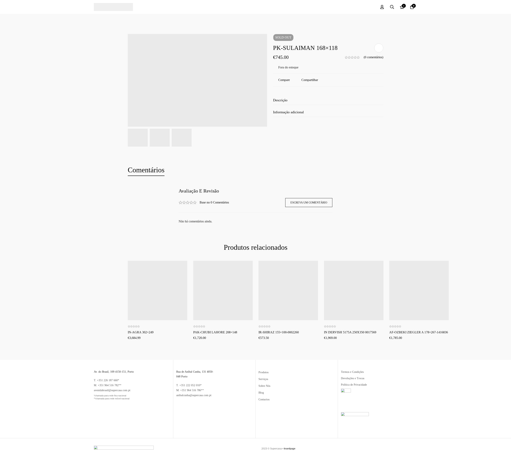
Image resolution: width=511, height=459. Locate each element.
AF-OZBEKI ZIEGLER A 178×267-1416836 (418, 332)
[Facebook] (405, 449)
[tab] (146, 170)
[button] (157, 276)
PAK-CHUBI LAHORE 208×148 (215, 332)
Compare (284, 80)
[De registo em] (382, 7)
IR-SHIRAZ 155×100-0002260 (278, 332)
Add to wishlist (378, 47)
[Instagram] (413, 449)
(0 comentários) (373, 57)
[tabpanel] (255, 206)
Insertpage (289, 448)
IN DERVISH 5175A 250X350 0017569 (350, 332)
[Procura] (392, 7)
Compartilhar (309, 80)
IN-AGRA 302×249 (140, 332)
